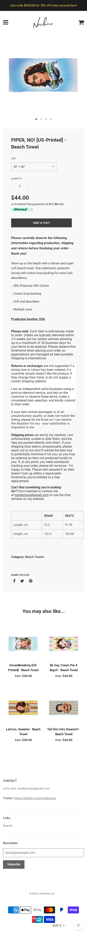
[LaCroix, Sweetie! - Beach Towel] (23, 707)
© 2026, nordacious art (42, 893)
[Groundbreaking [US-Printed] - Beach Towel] (23, 643)
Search (7, 826)
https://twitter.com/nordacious (35, 798)
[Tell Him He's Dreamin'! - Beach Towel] (64, 707)
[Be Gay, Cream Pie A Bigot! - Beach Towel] (64, 643)
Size (13, 158)
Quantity (16, 178)
